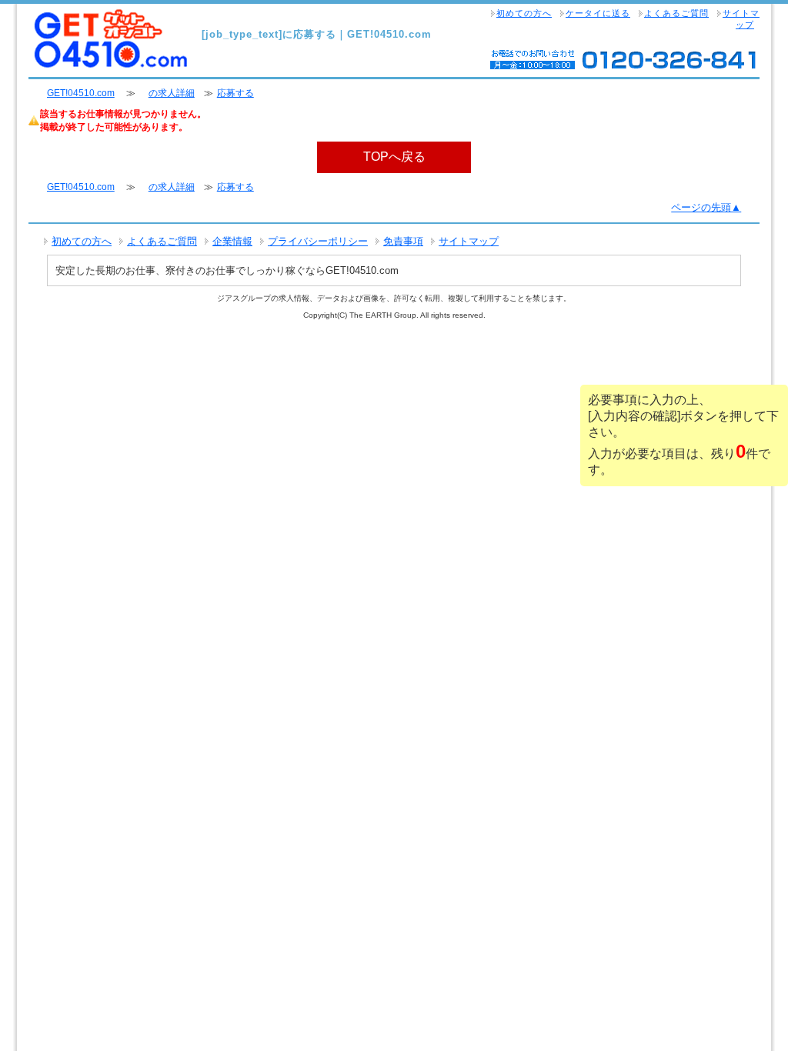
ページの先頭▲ (706, 207)
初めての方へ (524, 13)
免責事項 (403, 241)
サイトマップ (741, 18)
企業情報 (232, 241)
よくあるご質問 (676, 13)
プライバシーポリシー (318, 241)
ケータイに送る (598, 13)
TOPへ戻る (394, 156)
